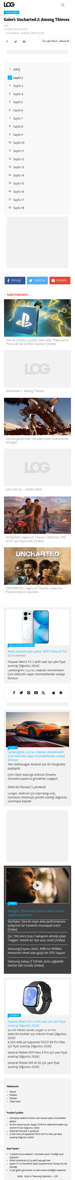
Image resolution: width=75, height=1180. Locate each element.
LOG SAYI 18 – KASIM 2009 (24, 489)
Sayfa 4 (18, 94)
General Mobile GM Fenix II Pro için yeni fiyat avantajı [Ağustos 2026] (37, 1054)
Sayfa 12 (18, 159)
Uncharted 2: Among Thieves (25, 391)
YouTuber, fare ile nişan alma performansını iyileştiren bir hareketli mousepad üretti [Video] (36, 925)
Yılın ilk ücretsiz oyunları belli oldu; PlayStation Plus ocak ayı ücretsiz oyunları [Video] (37, 342)
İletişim (13, 1098)
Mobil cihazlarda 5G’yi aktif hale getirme (30, 1161)
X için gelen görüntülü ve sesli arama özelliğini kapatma (38, 1170)
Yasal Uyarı (15, 1102)
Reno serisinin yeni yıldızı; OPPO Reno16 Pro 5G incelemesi (37, 653)
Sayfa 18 (18, 208)
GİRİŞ (16, 69)
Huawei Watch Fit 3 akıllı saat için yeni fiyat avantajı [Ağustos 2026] (37, 664)
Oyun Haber (11, 12)
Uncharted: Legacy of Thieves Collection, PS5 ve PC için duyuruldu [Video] (36, 539)
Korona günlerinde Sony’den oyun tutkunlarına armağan (37, 441)
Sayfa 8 (18, 126)
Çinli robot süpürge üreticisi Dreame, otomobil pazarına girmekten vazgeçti (33, 776)
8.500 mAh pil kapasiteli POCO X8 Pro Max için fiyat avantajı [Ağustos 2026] (36, 1044)
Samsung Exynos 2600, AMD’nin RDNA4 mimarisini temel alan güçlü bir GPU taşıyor (36, 951)
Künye (13, 1092)
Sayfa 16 (18, 191)
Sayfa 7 (18, 118)
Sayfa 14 (18, 175)
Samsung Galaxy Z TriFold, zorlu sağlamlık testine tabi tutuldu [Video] (35, 963)
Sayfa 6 (18, 110)
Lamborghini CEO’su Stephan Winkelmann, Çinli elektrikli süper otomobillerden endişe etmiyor (36, 674)
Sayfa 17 (18, 200)
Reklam (13, 1095)
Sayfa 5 (18, 102)
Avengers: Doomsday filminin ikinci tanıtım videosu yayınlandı (36, 913)
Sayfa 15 (18, 183)
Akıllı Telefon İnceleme (21, 645)
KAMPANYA (14, 1015)
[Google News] (55, 41)
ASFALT (13, 748)
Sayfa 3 (18, 86)
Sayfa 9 (18, 135)
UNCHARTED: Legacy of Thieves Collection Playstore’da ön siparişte (34, 590)
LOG (6, 25)
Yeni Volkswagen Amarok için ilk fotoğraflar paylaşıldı (37, 766)
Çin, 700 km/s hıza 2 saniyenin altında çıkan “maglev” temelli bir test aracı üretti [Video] (37, 938)
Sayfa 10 (18, 143)
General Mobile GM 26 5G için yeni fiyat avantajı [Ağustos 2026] (34, 1065)
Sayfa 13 (18, 167)
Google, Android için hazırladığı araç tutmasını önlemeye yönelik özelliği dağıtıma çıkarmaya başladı (37, 797)
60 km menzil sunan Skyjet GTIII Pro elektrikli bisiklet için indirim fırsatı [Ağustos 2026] (37, 1034)
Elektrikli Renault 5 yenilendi (27, 787)
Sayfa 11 (18, 151)
